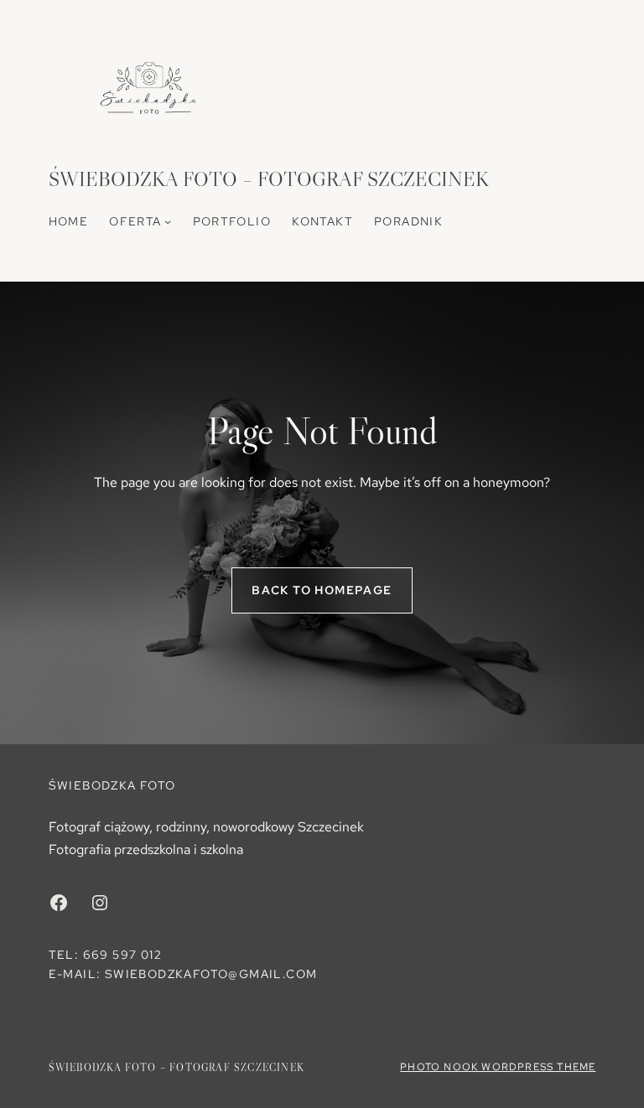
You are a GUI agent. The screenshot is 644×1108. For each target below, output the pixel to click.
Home (69, 221)
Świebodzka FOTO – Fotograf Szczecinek (269, 179)
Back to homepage (322, 590)
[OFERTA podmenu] (167, 221)
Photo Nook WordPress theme (497, 1067)
